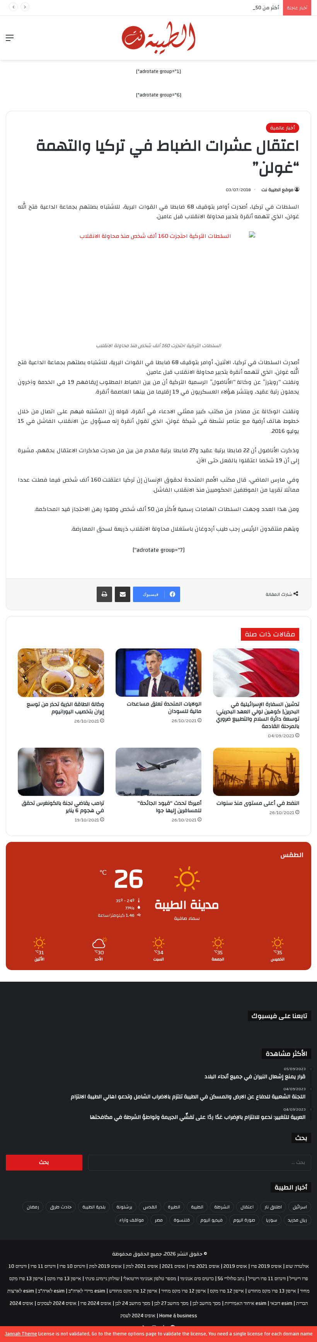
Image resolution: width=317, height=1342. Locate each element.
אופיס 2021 (173, 1266)
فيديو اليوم (212, 1220)
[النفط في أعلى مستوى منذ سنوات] (256, 772)
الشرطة (222, 1207)
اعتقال (247, 1207)
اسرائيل (300, 1207)
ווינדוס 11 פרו (43, 1266)
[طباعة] (104, 594)
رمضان (33, 1207)
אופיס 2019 (235, 1266)
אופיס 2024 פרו (95, 1303)
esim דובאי (281, 1303)
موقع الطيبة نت (277, 189)
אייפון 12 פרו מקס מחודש (133, 1291)
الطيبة (197, 1207)
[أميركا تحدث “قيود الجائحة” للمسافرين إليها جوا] (159, 772)
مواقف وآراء (131, 1220)
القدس (150, 1207)
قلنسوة (182, 1220)
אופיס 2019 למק (105, 1266)
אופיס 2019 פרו (266, 1266)
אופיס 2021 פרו (204, 1266)
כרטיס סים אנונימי (197, 1278)
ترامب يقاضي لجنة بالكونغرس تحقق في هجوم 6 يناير (63, 807)
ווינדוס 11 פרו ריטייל (267, 1278)
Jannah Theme (21, 1334)
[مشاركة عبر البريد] (122, 594)
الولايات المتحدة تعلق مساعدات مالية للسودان (164, 707)
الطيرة (174, 1207)
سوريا (271, 1220)
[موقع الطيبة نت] (158, 37)
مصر (159, 1220)
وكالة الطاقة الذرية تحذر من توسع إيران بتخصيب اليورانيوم (65, 708)
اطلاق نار (273, 1207)
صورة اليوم (244, 1220)
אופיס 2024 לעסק (137, 1315)
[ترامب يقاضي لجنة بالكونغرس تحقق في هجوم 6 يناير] (61, 772)
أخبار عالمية (282, 127)
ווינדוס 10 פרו (72, 1266)
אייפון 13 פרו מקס (64, 1278)
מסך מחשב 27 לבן (171, 1303)
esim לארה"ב (51, 1291)
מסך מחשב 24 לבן (132, 1303)
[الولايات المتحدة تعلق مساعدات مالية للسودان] (159, 672)
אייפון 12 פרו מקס (227, 1291)
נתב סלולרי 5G (231, 1278)
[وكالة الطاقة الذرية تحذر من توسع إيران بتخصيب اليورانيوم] (61, 672)
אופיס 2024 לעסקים (57, 1303)
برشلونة (124, 1207)
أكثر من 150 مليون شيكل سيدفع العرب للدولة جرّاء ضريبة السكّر (211, 7)
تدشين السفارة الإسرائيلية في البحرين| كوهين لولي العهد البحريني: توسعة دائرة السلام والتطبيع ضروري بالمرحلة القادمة (257, 715)
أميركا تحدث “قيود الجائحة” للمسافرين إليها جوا (169, 807)
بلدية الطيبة (94, 1207)
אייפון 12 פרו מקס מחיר (183, 1291)
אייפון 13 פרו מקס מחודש (272, 1291)
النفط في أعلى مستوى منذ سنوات (257, 803)
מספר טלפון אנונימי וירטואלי (149, 1278)
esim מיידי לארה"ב (86, 1291)
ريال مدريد (297, 1220)
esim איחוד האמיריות (245, 1303)
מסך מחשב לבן (207, 1303)
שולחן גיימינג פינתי (102, 1278)
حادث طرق (61, 1207)
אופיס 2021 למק (142, 1266)
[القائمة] (10, 40)
